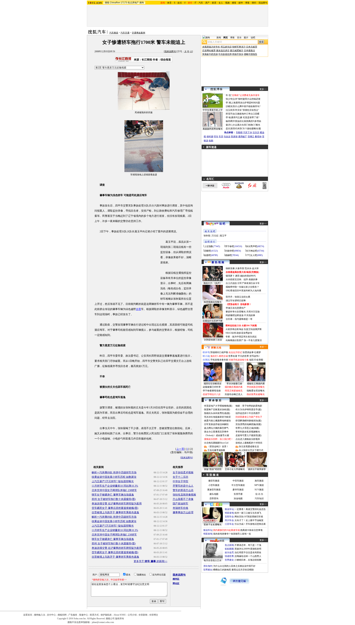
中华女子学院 (180, 481)
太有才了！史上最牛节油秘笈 (249, 520)
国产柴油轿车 (180, 503)
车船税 (239, 132)
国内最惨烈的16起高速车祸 (226, 530)
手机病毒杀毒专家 (219, 359)
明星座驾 (229, 513)
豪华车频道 (238, 489)
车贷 (221, 136)
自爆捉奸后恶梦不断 (213, 321)
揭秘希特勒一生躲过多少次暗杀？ (242, 287)
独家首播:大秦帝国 (235, 268)
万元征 (215, 235)
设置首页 (27, 615)
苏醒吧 (207, 251)
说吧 (253, 37)
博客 (247, 2)
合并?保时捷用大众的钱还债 (246, 99)
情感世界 (229, 556)
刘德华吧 (229, 251)
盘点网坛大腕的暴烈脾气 (216, 428)
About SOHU (120, 615)
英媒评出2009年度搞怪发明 (248, 548)
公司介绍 (132, 615)
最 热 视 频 (218, 262)
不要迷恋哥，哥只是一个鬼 (248, 545)
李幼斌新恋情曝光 (256, 387)
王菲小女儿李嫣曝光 (235, 469)
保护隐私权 (106, 615)
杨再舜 (229, 121)
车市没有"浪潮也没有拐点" (246, 110)
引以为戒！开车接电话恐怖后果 (250, 524)
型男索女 (229, 560)
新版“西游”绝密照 (213, 469)
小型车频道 (213, 485)
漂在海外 (207, 566)
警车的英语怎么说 (183, 490)
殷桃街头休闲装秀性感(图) (217, 413)
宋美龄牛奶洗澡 (210, 54)
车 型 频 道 (212, 475)
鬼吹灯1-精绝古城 (219, 356)
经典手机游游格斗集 (239, 359)
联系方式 (94, 615)
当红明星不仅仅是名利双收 (248, 552)
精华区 (176, 579)
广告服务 (72, 615)
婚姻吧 (228, 255)
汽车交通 (125, 32)
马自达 (227, 136)
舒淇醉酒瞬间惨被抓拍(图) (248, 420)
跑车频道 (259, 480)
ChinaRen (115, 2)
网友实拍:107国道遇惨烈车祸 (249, 516)
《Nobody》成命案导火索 (216, 435)
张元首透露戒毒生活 (249, 446)
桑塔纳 (258, 136)
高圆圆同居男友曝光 (213, 129)
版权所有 (119, 618)
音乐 (239, 37)
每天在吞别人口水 (213, 560)
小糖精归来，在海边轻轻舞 (248, 560)
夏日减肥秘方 (236, 50)
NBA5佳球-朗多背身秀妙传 (239, 333)
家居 (214, 2)
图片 (246, 37)
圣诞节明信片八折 (212, 394)
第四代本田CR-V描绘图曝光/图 (246, 128)
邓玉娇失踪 (226, 47)
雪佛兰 (251, 136)
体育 (169, 2)
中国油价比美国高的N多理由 (247, 121)
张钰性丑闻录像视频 (184, 494)
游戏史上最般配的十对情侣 (249, 443)
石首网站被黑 (209, 50)
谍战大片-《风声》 (212, 283)
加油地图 (238, 498)
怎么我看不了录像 (183, 499)
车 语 (228, 95)
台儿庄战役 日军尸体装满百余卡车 (243, 283)
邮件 (241, 2)
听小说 (206, 356)
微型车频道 (213, 480)
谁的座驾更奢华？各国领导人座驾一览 (232, 534)
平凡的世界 (243, 356)
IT (195, 2)
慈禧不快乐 (237, 54)
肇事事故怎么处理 (183, 512)
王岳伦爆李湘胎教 (216, 450)
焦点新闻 (229, 545)
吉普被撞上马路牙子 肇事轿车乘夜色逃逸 (115, 512)
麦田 (237, 275)
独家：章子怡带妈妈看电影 (249, 406)
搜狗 (141, 2)
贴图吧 (207, 255)
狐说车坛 (229, 509)
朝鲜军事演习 (239, 47)
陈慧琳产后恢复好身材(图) (217, 409)
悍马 (216, 136)
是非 (228, 128)
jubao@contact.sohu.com (103, 622)
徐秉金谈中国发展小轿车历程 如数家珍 (114, 477)
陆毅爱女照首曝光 (256, 390)
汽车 (201, 2)
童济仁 (229, 125)
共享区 (206, 359)
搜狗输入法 (39, 615)
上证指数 (208, 246)
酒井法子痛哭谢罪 (257, 469)
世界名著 (232, 356)
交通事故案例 (138, 32)
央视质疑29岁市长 (211, 47)
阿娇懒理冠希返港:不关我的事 (240, 315)
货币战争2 (254, 356)
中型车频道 (238, 480)
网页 (225, 37)
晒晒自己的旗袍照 (222, 569)
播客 (234, 2)
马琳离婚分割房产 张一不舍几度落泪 (244, 340)
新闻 (219, 37)
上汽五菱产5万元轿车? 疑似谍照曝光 (113, 481)
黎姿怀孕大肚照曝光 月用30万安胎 (243, 311)
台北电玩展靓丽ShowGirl (216, 443)
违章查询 (213, 498)
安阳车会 (229, 516)
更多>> (263, 89)
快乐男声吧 (251, 246)
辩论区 (176, 583)
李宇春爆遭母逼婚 (212, 390)
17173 (124, 2)
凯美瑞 (234, 136)
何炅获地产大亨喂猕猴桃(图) (218, 406)
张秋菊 (207, 235)
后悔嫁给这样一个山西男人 (248, 556)
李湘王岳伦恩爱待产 (236, 308)
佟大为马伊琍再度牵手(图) (248, 409)
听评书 (206, 352)
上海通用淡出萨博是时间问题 (245, 102)
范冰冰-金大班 (252, 268)
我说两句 (262, 2)
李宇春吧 (229, 246)
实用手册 (238, 494)
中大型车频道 (238, 485)
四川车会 (229, 520)
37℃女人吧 (251, 255)
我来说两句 (170, 51)
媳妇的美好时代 (248, 275)
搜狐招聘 (62, 615)
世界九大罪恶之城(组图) (247, 428)
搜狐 (107, 2)
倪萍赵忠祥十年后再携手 (248, 413)
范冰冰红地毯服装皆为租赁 (217, 417)
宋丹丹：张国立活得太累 (238, 297)
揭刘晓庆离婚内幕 (234, 387)
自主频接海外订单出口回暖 (246, 113)
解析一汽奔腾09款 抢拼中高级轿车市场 (114, 472)
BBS (254, 2)
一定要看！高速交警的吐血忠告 (250, 509)
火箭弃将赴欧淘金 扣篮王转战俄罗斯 (244, 329)
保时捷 (210, 136)
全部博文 (153, 615)
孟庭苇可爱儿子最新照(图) (248, 435)
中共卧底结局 (225, 54)
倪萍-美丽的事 (251, 279)
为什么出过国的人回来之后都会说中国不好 (234, 566)
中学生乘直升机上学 (213, 110)
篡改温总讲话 (222, 50)
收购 (211, 140)
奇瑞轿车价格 (180, 508)
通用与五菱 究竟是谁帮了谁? (245, 117)
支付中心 (51, 615)
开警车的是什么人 (183, 485)
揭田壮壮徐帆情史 (213, 383)
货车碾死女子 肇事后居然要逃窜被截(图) (115, 508)
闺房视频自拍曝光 (213, 302)
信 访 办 (259, 494)
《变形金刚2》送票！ (218, 446)
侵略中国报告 (250, 54)
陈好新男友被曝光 (256, 394)
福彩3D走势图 (256, 359)
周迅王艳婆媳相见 (234, 390)
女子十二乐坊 (180, 477)
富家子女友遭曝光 (213, 524)
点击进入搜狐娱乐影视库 (248, 439)
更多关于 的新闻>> (150, 561)
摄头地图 (213, 494)
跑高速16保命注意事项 (251, 530)
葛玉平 (223, 235)
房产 (207, 2)
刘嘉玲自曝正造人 (234, 394)
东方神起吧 (251, 251)
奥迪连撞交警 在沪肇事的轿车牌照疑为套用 (117, 503)
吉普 (138, 309)
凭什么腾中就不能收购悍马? (246, 106)
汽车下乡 (247, 132)
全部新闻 (142, 615)
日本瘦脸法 (249, 50)
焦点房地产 (133, 2)
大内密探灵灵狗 (233, 279)
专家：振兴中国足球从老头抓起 (241, 336)
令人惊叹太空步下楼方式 (251, 450)
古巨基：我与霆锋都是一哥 (239, 319)
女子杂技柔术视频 (183, 472)
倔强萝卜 (230, 275)
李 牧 (228, 117)
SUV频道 (259, 489)
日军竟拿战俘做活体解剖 (216, 424)
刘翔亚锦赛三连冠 (213, 339)
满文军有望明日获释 (236, 300)
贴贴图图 (229, 548)
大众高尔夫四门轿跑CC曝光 (246, 125)
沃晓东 (229, 106)
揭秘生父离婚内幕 (256, 383)
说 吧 (222, 223)
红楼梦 (257, 352)
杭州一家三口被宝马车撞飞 (248, 513)
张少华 (229, 99)
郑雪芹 (229, 113)
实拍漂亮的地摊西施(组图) (248, 424)
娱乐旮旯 (229, 552)
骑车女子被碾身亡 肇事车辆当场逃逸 (113, 494)
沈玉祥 (229, 110)
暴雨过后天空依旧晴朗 (242, 569)
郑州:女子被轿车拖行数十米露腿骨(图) (114, 499)
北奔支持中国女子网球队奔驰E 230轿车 (114, 490)
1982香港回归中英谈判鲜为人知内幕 (243, 290)
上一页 (180, 449)
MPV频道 (259, 485)
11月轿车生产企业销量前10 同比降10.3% (115, 485)
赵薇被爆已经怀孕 (212, 387)
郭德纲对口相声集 (219, 352)
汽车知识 (259, 498)
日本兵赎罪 (251, 47)
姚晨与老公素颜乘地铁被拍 (217, 420)
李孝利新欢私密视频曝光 (248, 431)
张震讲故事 (248, 352)
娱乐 (180, 2)
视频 (227, 2)
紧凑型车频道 (214, 489)
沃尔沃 (256, 132)
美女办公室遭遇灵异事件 (216, 431)
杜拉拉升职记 (235, 352)
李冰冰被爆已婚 (234, 383)
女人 (221, 2)
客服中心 (83, 615)
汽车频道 (113, 32)
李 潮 (228, 102)
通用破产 (242, 136)
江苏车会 (229, 524)
